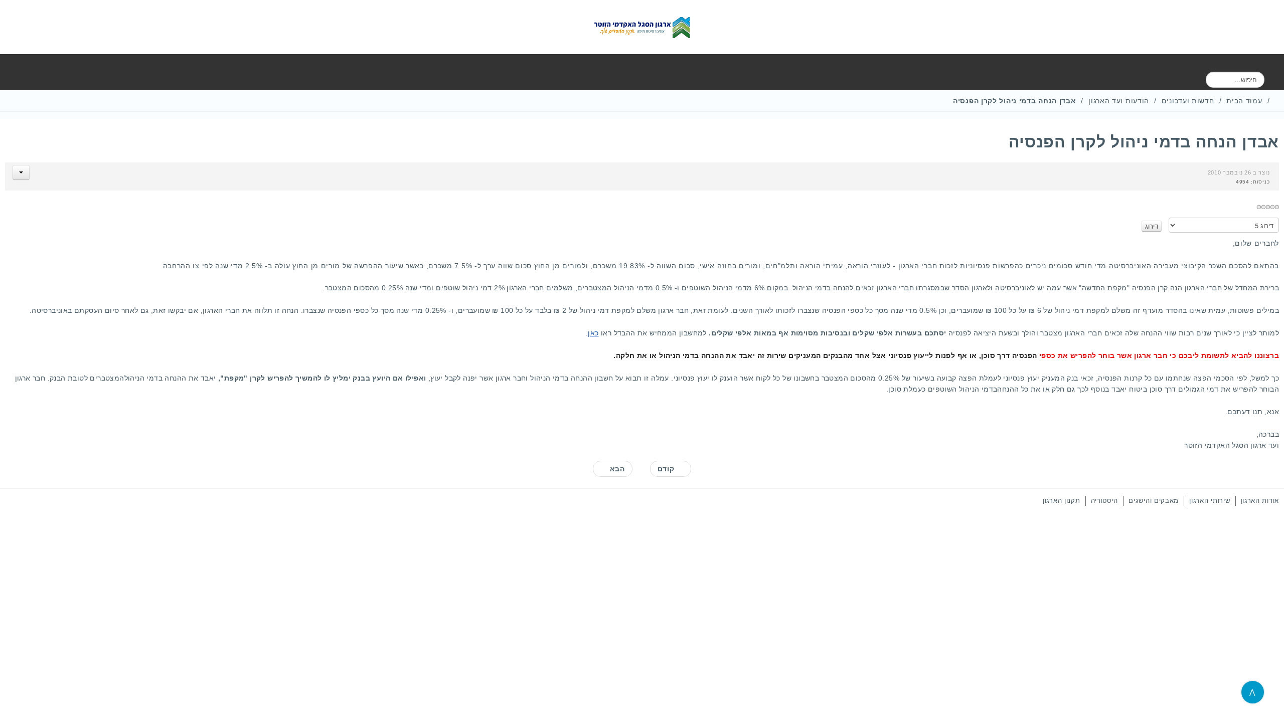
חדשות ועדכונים (1188, 101)
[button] (21, 172)
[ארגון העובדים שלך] (642, 27)
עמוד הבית (1244, 101)
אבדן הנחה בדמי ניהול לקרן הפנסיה (1144, 142)
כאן (593, 333)
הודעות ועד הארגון (1118, 101)
